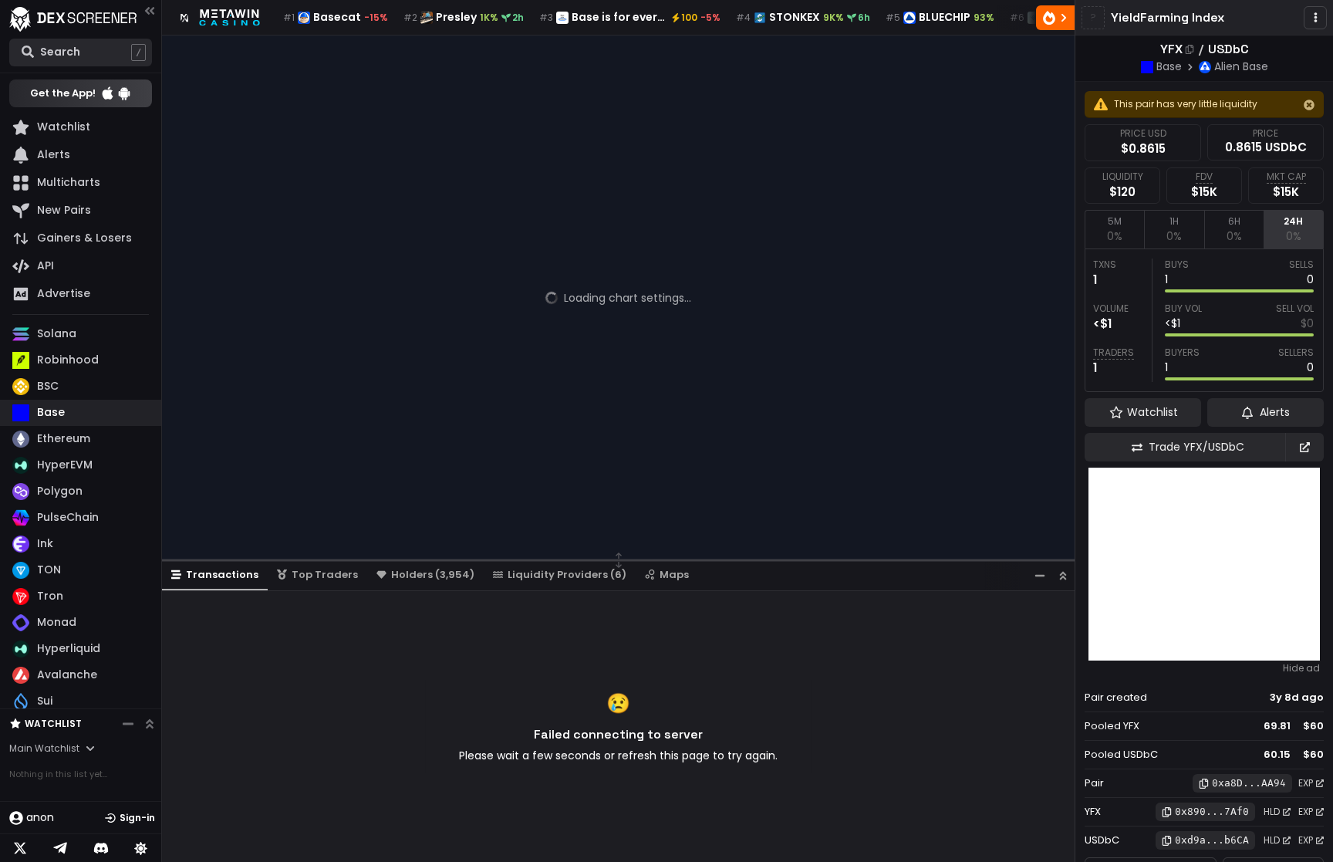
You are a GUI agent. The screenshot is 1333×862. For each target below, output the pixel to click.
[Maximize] (1063, 575)
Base (1169, 66)
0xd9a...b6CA (1212, 840)
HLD (1272, 811)
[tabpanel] (1204, 320)
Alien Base (1241, 66)
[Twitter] (20, 848)
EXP (1305, 782)
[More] (1315, 17)
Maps (674, 574)
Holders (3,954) (432, 574)
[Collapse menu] (149, 10)
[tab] (1114, 229)
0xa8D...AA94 (1249, 783)
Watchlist (53, 723)
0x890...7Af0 (1212, 811)
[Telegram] (60, 848)
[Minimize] (1039, 575)
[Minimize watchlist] (128, 724)
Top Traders (325, 574)
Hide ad (1301, 668)
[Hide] (1309, 105)
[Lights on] (141, 848)
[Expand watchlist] (149, 724)
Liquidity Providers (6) (567, 574)
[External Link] (1304, 447)
